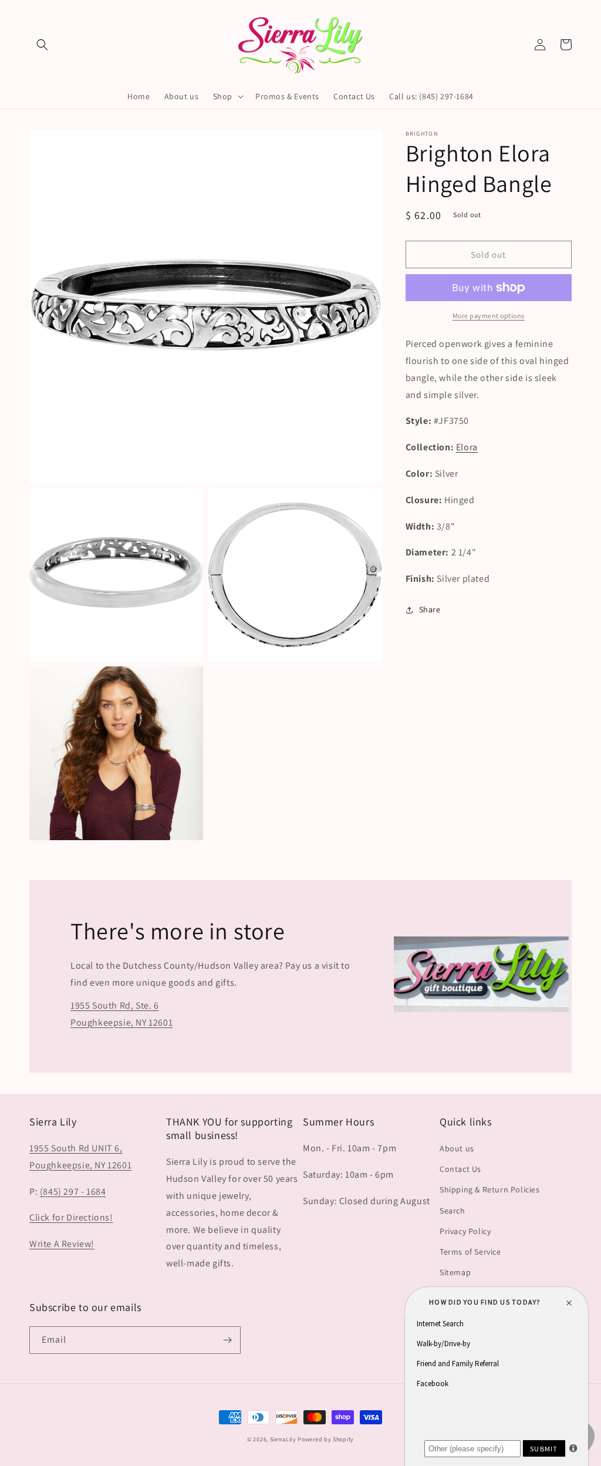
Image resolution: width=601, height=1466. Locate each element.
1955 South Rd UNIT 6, (76, 1148)
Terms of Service (470, 1251)
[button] (42, 45)
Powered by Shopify (326, 1439)
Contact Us (460, 1169)
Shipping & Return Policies (490, 1189)
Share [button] (430, 609)
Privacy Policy (465, 1231)
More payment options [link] (489, 315)
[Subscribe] (227, 1340)
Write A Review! (61, 1244)
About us (457, 1148)
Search (452, 1210)
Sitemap (455, 1272)
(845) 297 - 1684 (73, 1191)
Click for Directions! (71, 1217)
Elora (467, 447)
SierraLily (283, 1439)
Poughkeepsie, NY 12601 (80, 1165)
